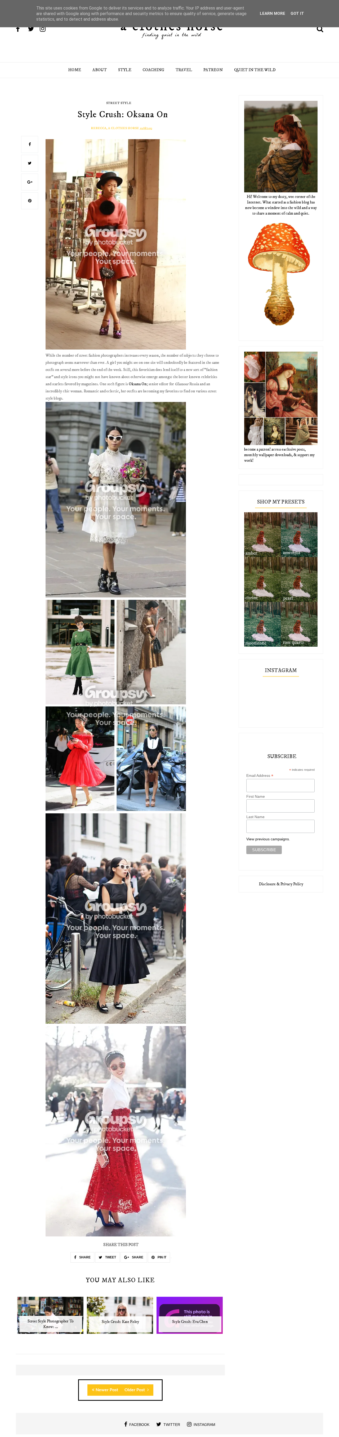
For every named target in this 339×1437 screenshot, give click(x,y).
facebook (139, 1424)
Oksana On (138, 384)
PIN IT (161, 1257)
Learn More (272, 13)
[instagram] (45, 29)
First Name (255, 796)
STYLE (124, 69)
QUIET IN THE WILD (255, 69)
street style (118, 103)
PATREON (213, 69)
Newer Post (107, 1390)
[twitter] (33, 29)
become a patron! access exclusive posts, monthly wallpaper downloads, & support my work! (279, 455)
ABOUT (99, 69)
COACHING (153, 69)
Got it (297, 13)
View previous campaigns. (268, 839)
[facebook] (21, 29)
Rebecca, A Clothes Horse (115, 128)
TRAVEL (184, 69)
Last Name (255, 817)
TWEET (110, 1257)
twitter (171, 1424)
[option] (51, 1318)
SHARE (84, 1257)
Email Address (259, 775)
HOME (74, 69)
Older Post (135, 1390)
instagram (204, 1424)
